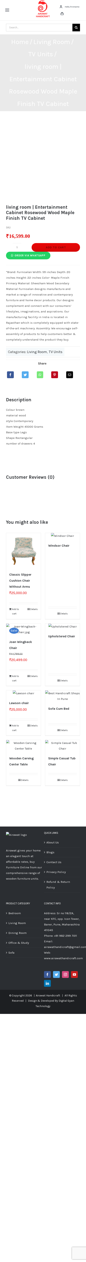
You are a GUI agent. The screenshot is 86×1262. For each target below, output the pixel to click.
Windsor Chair (58, 545)
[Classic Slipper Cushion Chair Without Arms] (23, 550)
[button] (28, 255)
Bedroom (14, 913)
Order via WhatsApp (30, 255)
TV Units (55, 352)
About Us (52, 842)
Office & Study (18, 943)
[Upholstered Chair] (62, 626)
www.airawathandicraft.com (63, 958)
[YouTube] (74, 974)
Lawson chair (19, 703)
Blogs (50, 852)
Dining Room (17, 933)
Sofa (11, 952)
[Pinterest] (54, 374)
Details (34, 609)
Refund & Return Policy (58, 884)
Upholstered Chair (61, 636)
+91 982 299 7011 (65, 936)
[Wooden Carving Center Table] (23, 745)
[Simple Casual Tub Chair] (62, 745)
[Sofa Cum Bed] (62, 696)
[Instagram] (65, 974)
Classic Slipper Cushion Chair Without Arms (20, 580)
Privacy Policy (56, 872)
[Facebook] (10, 374)
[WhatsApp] (40, 374)
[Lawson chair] (23, 693)
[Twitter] (25, 374)
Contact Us (53, 862)
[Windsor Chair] (62, 536)
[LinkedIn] (47, 983)
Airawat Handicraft (48, 995)
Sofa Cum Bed (58, 709)
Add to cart (56, 247)
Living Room (37, 352)
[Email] (69, 374)
